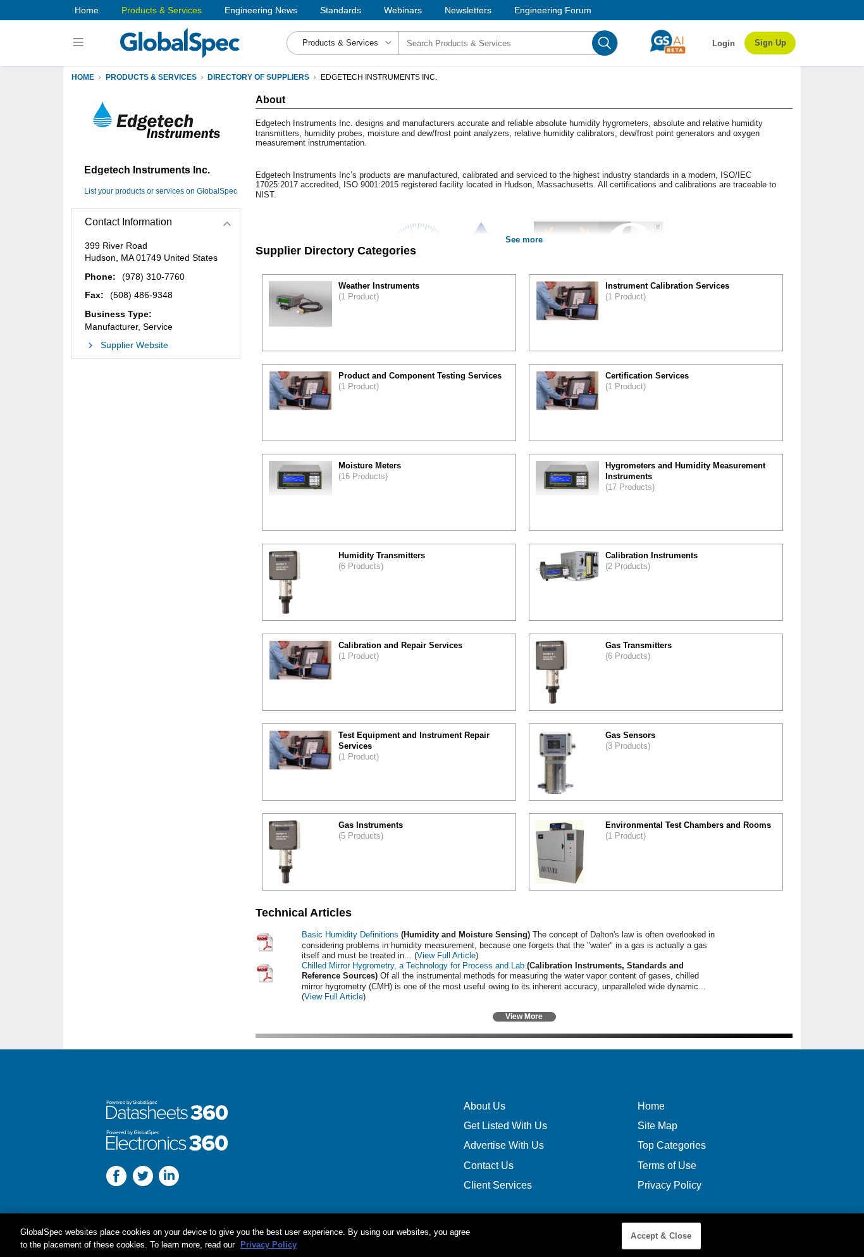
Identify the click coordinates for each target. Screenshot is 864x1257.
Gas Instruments (370, 825)
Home (87, 10)
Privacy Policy (669, 1185)
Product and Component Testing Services (420, 375)
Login (723, 43)
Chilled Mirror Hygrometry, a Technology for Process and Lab (413, 965)
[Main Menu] (80, 43)
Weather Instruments (378, 286)
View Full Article (446, 955)
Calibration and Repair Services (400, 645)
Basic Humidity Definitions (350, 934)
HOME (82, 77)
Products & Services (161, 10)
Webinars (403, 10)
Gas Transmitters (638, 645)
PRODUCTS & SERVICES (151, 77)
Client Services (498, 1185)
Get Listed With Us (505, 1125)
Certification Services (647, 375)
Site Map (657, 1125)
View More (524, 1016)
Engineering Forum (552, 10)
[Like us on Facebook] (116, 1177)
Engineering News (261, 10)
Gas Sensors (630, 735)
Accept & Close (661, 1236)
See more (524, 239)
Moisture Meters (369, 465)
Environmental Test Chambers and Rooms (688, 825)
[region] (432, 1235)
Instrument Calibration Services (667, 286)
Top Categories (672, 1145)
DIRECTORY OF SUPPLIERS (258, 77)
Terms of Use (667, 1165)
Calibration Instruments (651, 555)
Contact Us (489, 1165)
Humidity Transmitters (381, 555)
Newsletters (468, 10)
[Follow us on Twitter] (143, 1177)
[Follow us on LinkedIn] (169, 1177)
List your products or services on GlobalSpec (160, 191)
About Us (484, 1106)
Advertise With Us (504, 1145)
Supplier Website (134, 345)
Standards (340, 10)
